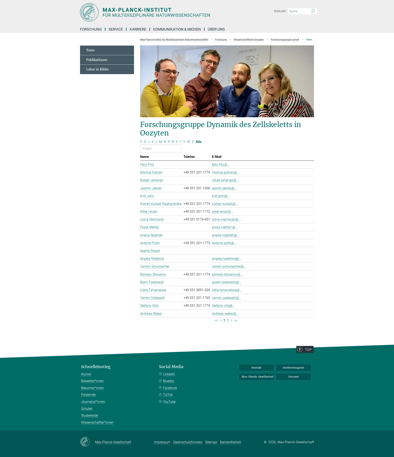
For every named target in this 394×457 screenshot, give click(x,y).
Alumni (86, 374)
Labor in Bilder (97, 69)
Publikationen (96, 60)
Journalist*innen (93, 402)
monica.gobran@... (225, 172)
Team (90, 50)
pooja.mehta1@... (225, 227)
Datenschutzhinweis (187, 442)
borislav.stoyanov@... (227, 274)
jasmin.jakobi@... (224, 188)
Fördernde (88, 395)
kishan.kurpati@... (225, 204)
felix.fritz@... (221, 164)
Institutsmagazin (293, 367)
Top (308, 350)
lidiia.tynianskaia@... (227, 290)
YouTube (169, 402)
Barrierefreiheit (230, 442)
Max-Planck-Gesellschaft (258, 376)
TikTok (168, 395)
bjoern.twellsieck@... (227, 282)
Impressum (162, 442)
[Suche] (313, 11)
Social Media (171, 366)
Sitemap (211, 442)
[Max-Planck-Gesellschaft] (87, 442)
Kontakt (256, 367)
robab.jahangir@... (225, 180)
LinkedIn (169, 374)
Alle (199, 142)
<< (216, 320)
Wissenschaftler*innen (97, 422)
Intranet (293, 376)
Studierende (89, 415)
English (280, 11)
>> (235, 320)
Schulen (87, 409)
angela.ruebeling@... (227, 259)
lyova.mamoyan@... (226, 219)
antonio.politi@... (224, 243)
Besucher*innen (92, 388)
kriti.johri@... (221, 196)
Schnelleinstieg (96, 366)
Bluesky (168, 381)
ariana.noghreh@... (225, 235)
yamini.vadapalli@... (227, 298)
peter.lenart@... (223, 212)
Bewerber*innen (92, 381)
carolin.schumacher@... (229, 266)
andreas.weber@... (225, 314)
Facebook (170, 388)
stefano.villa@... (223, 306)
